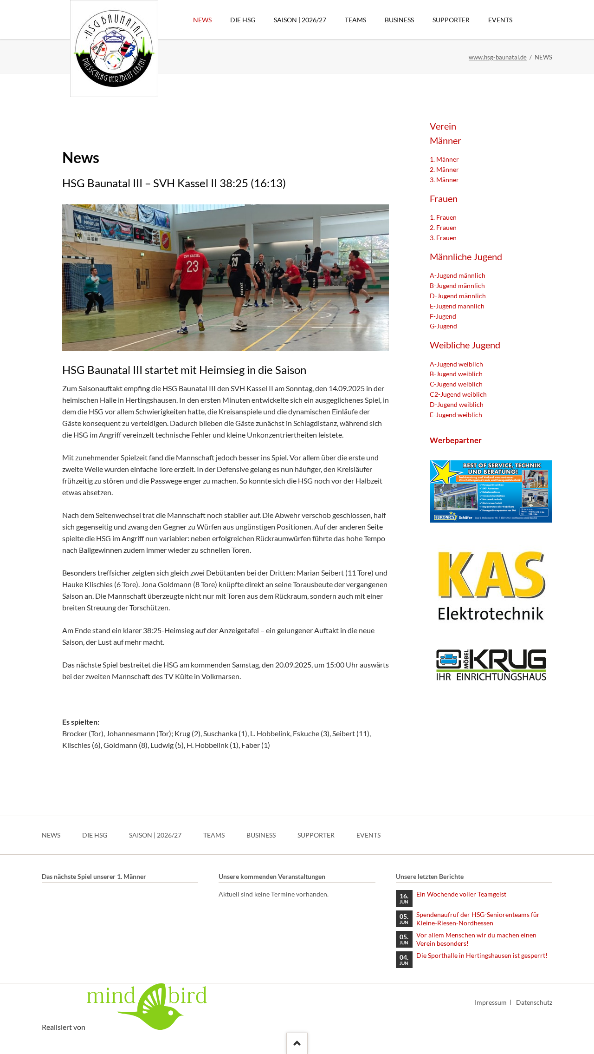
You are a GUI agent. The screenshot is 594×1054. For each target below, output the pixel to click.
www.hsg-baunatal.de (498, 57)
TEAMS (214, 835)
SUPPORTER (316, 835)
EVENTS (368, 835)
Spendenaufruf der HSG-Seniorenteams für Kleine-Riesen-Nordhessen (478, 918)
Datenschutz (534, 1002)
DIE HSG (94, 835)
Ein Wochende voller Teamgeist (461, 894)
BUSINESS (261, 835)
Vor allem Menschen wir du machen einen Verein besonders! (476, 939)
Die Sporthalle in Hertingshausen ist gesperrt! (482, 955)
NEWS (51, 835)
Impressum (491, 1002)
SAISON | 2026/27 (155, 835)
